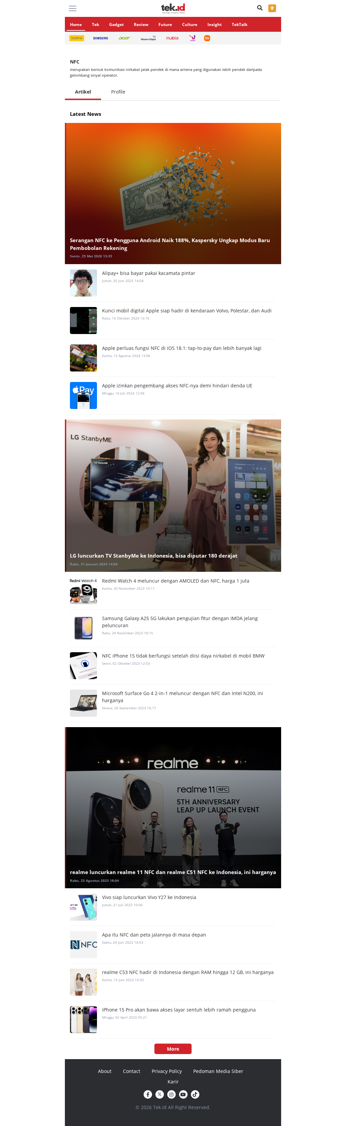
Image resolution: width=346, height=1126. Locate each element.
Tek (95, 24)
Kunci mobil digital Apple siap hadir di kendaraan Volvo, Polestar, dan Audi (187, 310)
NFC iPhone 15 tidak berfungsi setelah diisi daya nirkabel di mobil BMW (183, 655)
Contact (131, 1071)
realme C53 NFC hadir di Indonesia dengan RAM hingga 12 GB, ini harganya (188, 972)
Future (165, 24)
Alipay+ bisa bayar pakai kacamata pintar (148, 273)
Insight (214, 24)
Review (141, 24)
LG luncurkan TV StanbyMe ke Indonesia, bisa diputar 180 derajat (154, 555)
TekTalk (239, 24)
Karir (173, 1081)
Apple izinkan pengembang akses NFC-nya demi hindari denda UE (177, 385)
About (105, 1071)
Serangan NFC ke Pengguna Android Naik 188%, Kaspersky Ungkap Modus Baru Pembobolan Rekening (170, 244)
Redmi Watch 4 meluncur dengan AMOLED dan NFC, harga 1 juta (175, 581)
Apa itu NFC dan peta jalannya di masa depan (154, 934)
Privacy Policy (167, 1071)
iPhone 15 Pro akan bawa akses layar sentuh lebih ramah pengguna (179, 1009)
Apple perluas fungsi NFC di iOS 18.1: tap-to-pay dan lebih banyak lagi (182, 348)
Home (76, 24)
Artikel (83, 91)
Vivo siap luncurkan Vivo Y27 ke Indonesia (149, 897)
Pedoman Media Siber (218, 1071)
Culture (189, 24)
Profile (118, 91)
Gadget (116, 24)
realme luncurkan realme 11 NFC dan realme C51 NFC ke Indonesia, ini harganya (173, 872)
